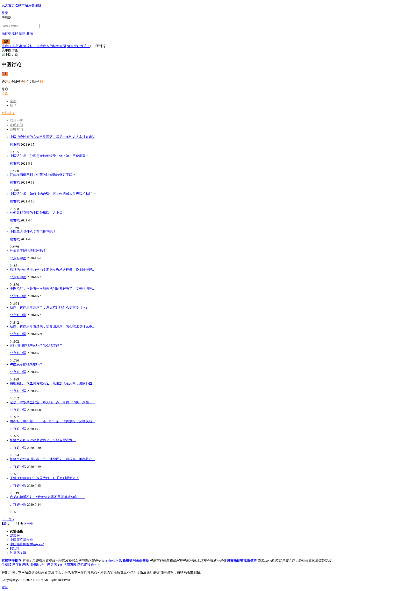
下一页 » (8, 519)
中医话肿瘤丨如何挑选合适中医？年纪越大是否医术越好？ (52, 193)
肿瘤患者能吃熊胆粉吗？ (28, 250)
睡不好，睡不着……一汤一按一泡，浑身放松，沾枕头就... (52, 421)
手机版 (7, 564)
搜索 (6, 41)
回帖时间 (16, 129)
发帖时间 (16, 125)
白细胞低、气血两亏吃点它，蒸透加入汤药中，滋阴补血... (52, 383)
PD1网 (14, 548)
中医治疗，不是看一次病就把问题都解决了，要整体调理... (52, 288)
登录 (5, 13)
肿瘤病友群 (18, 553)
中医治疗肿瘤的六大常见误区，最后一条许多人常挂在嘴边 (52, 137)
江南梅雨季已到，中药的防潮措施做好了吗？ (43, 175)
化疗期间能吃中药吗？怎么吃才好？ (36, 345)
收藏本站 (21, 5)
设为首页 (8, 5)
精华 (13, 105)
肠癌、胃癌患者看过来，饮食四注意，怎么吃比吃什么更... (52, 326)
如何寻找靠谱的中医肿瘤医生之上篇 (36, 212)
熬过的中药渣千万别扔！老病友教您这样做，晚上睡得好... (52, 269)
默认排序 (8, 113)
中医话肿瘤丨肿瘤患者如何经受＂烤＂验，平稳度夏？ (49, 156)
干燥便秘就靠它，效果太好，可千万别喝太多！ (44, 478)
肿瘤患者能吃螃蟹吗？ (26, 364)
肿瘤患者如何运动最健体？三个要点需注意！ (43, 440)
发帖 (5, 587)
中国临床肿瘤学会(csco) (27, 544)
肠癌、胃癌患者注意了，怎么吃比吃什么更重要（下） (49, 307)
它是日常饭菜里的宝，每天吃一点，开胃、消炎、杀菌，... (52, 402)
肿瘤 (29, 33)
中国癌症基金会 (21, 540)
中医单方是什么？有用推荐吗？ (33, 231)
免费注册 (34, 5)
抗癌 (22, 33)
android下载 (113, 560)
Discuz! (38, 580)
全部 (5, 93)
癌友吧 (15, 144)
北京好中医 (18, 258)
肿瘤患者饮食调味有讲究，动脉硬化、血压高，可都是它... (52, 459)
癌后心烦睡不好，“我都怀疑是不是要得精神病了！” (47, 497)
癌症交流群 (10, 33)
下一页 (28, 523)
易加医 (15, 535)
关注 (5, 74)
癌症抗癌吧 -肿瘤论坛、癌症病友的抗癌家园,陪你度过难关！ (46, 46)
